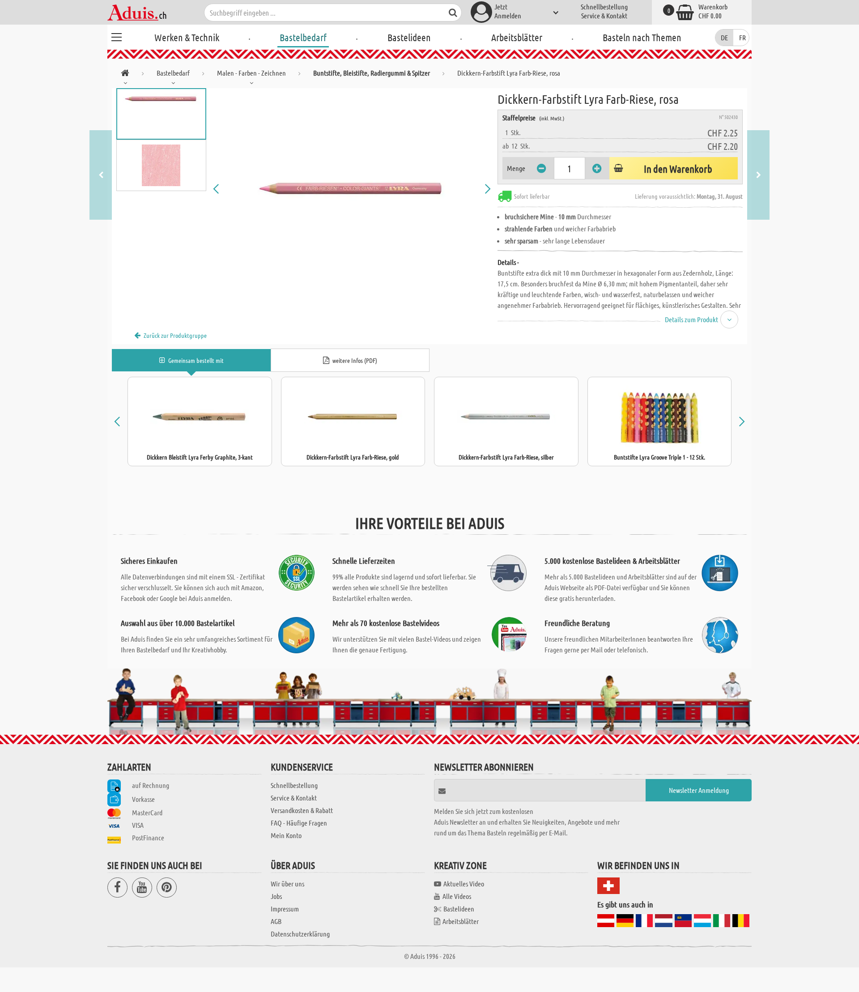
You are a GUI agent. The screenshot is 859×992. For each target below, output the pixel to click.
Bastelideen (409, 37)
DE (724, 37)
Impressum (285, 908)
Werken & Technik (186, 37)
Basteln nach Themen (642, 37)
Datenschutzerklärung (300, 933)
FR (742, 37)
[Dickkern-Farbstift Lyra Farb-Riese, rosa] (352, 189)
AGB (276, 921)
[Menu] (116, 36)
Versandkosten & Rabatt (302, 810)
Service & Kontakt (604, 15)
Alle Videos (456, 896)
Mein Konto (286, 835)
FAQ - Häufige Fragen (299, 822)
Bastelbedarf (303, 37)
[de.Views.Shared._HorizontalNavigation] (125, 74)
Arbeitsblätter (516, 37)
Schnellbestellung (604, 6)
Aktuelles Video (463, 883)
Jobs (276, 896)
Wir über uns (287, 883)
